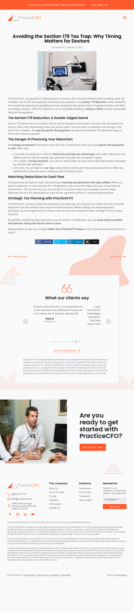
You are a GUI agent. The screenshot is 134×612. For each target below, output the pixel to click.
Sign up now (114, 506)
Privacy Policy (29, 575)
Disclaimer (55, 575)
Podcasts (53, 500)
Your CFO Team (56, 492)
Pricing (52, 496)
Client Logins (85, 500)
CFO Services (85, 492)
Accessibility (65, 575)
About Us (53, 488)
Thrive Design (121, 575)
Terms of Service (42, 575)
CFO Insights (55, 504)
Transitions (84, 496)
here (71, 534)
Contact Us (54, 507)
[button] (25, 321)
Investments (85, 488)
